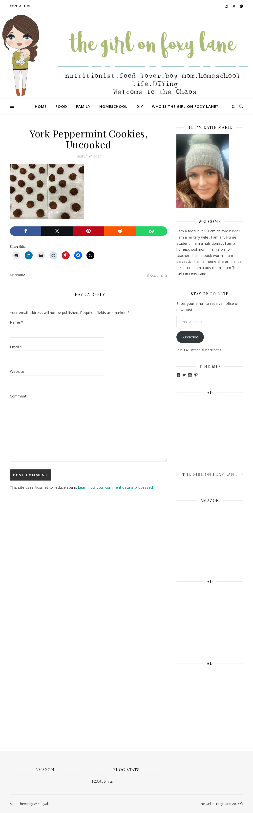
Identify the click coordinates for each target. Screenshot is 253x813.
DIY (139, 106)
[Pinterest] (88, 231)
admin (20, 275)
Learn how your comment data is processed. (116, 487)
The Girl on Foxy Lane (209, 474)
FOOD (61, 106)
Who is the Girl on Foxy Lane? (185, 106)
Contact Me (20, 6)
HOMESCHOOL (113, 106)
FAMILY (83, 106)
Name (16, 322)
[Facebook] (25, 231)
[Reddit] (120, 231)
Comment (18, 396)
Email (16, 346)
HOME (41, 106)
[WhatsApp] (151, 231)
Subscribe (190, 336)
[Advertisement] (209, 430)
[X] (57, 231)
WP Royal (41, 803)
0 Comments (157, 275)
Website (17, 371)
